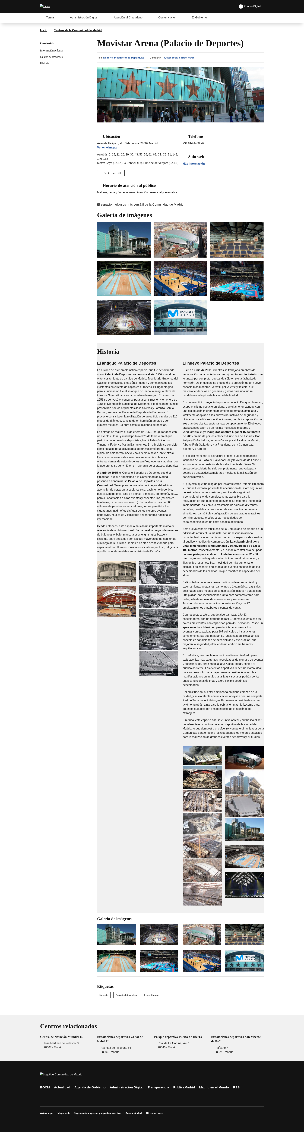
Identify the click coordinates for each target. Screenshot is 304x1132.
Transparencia (158, 1087)
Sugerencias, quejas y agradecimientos (97, 1113)
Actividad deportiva (126, 995)
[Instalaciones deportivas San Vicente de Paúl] (237, 1043)
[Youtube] (77, 1100)
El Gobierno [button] (199, 17)
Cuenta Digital (252, 6)
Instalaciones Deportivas (129, 57)
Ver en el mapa (107, 147)
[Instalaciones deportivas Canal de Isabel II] (123, 1043)
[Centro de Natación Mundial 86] (66, 1043)
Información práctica (51, 50)
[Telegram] (129, 1100)
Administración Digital (126, 1087)
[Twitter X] (66, 1100)
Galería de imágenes (51, 56)
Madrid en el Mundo (214, 1087)
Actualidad (62, 1087)
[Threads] (140, 1100)
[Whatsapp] (98, 1100)
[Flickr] (119, 1100)
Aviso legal (46, 1113)
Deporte (108, 57)
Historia (44, 63)
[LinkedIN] (87, 1100)
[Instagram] (56, 1100)
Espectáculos (151, 995)
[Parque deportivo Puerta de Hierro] (180, 1043)
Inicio (43, 30)
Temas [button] (50, 17)
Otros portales (154, 1113)
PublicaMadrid (184, 1087)
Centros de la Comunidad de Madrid (78, 30)
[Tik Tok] (108, 1100)
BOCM (45, 1087)
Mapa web (64, 1113)
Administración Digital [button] (83, 17)
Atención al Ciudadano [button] (128, 17)
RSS (236, 1087)
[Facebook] (45, 1100)
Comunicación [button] (167, 17)
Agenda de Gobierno (90, 1087)
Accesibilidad (133, 1113)
